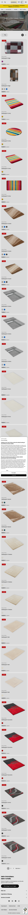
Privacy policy (4, 438)
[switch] (25, 913)
